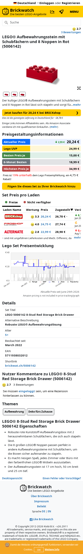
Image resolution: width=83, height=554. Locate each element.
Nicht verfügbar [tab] (39, 202)
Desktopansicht (12, 478)
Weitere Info (52, 549)
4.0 (36, 224)
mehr (77, 104)
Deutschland (26, 3)
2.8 (36, 232)
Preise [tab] (13, 202)
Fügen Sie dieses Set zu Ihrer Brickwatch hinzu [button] (41, 186)
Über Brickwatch (41, 496)
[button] (78, 88)
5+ (6, 335)
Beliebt (41, 506)
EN (49, 511)
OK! (39, 550)
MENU (74, 11)
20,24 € (46, 216)
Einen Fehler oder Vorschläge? (62, 478)
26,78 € (60, 216)
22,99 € (46, 232)
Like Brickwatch (43, 519)
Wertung (32, 210)
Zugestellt (62, 210)
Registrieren (71, 3)
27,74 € (60, 224)
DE (43, 511)
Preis (44, 210)
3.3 (36, 216)
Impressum (41, 501)
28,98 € (60, 232)
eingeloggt (27, 391)
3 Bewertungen (71, 32)
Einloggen (46, 3)
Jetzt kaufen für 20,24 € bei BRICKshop (42, 113)
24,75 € (46, 224)
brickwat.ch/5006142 (20, 365)
